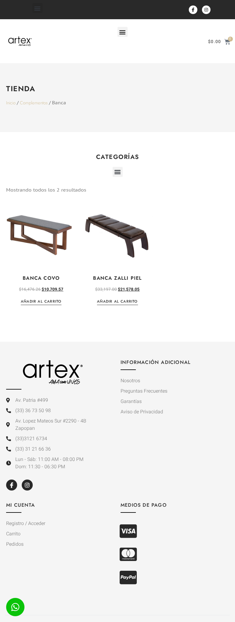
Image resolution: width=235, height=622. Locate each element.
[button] (37, 8)
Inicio (11, 102)
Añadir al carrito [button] (41, 302)
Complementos (34, 102)
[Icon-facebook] (193, 9)
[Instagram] (206, 9)
